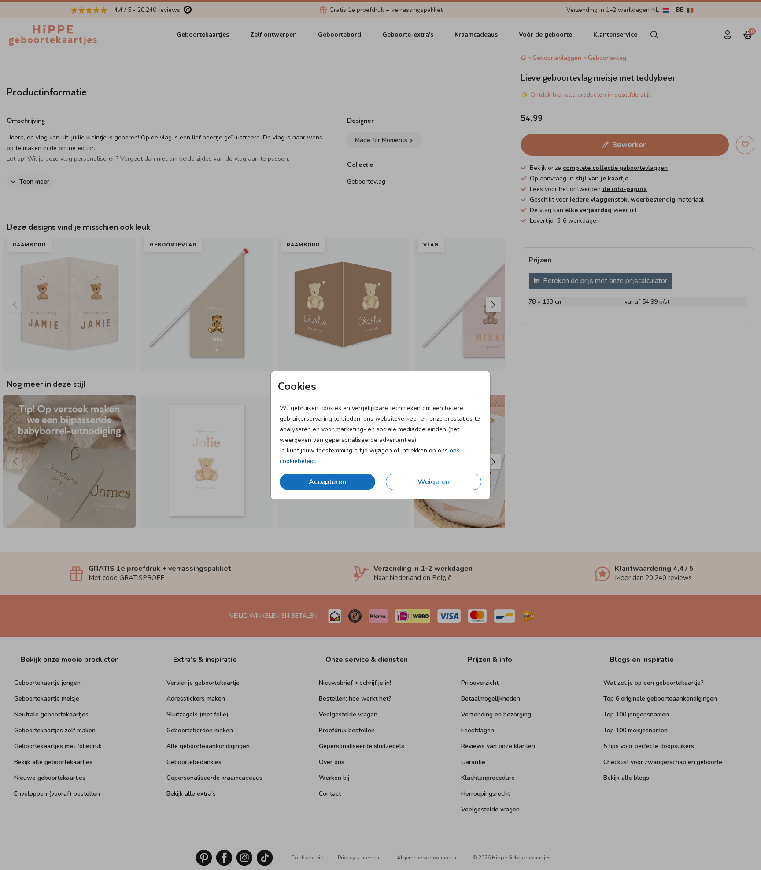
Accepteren (327, 482)
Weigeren (433, 482)
